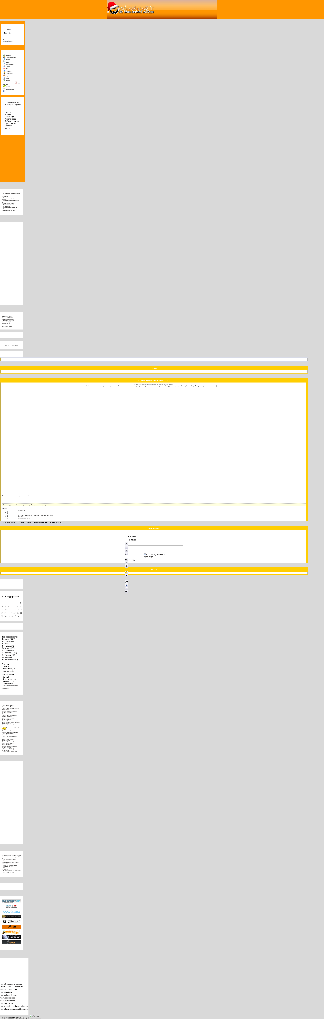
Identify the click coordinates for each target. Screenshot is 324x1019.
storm (7, 641)
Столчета (5, 869)
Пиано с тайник (11, 725)
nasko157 (8, 707)
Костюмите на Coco (8, 872)
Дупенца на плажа (8, 204)
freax (7, 639)
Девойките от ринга (9, 210)
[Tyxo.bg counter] (35, 1018)
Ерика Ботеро (7, 206)
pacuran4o (9, 660)
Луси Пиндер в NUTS (9, 203)
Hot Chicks (6, 196)
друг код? (148, 557)
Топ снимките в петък (9, 859)
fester (7, 644)
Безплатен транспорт (13, 708)
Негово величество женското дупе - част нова (10, 201)
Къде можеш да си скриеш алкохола (9, 711)
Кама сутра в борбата (13, 720)
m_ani (7, 648)
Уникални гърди (12, 751)
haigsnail (8, 657)
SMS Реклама (10, 87)
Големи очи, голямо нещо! (10, 209)
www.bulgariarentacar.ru (11, 984)
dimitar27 (9, 653)
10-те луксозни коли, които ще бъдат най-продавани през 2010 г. (11, 857)
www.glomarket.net (8, 995)
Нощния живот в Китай (10, 207)
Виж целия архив (7, 326)
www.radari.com (7, 998)
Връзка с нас (10, 89)
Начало (8, 55)
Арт (167, 380)
